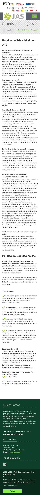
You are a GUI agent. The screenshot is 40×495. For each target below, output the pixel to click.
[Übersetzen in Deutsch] (31, 10)
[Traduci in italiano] (26, 10)
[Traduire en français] (36, 10)
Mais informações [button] (10, 485)
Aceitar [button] (12, 491)
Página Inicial (9, 30)
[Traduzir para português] (13, 10)
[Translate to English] (17, 10)
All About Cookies (11, 376)
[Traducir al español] (22, 10)
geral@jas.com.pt (15, 452)
